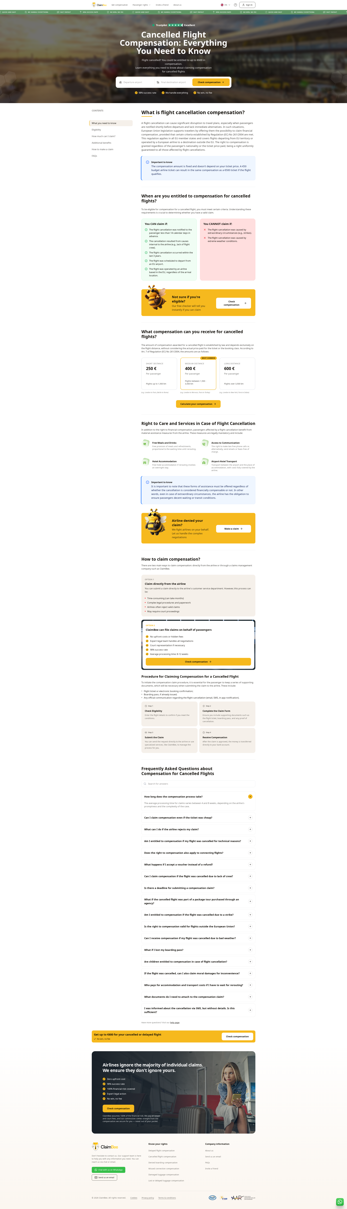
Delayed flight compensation (161, 1150)
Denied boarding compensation (163, 1162)
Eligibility (96, 129)
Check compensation (209, 82)
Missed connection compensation (163, 1168)
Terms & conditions (167, 1197)
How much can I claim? (103, 136)
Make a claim (231, 528)
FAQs (94, 155)
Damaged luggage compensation (163, 1174)
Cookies (133, 1197)
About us (177, 5)
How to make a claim (102, 149)
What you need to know (104, 123)
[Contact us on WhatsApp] (340, 1202)
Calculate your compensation (196, 403)
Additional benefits (101, 142)
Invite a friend (162, 5)
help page (174, 1022)
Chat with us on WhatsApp (110, 1169)
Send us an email (106, 1177)
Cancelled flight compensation (162, 1156)
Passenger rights (140, 5)
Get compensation (120, 5)
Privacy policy (148, 1197)
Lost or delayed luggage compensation (166, 1180)
